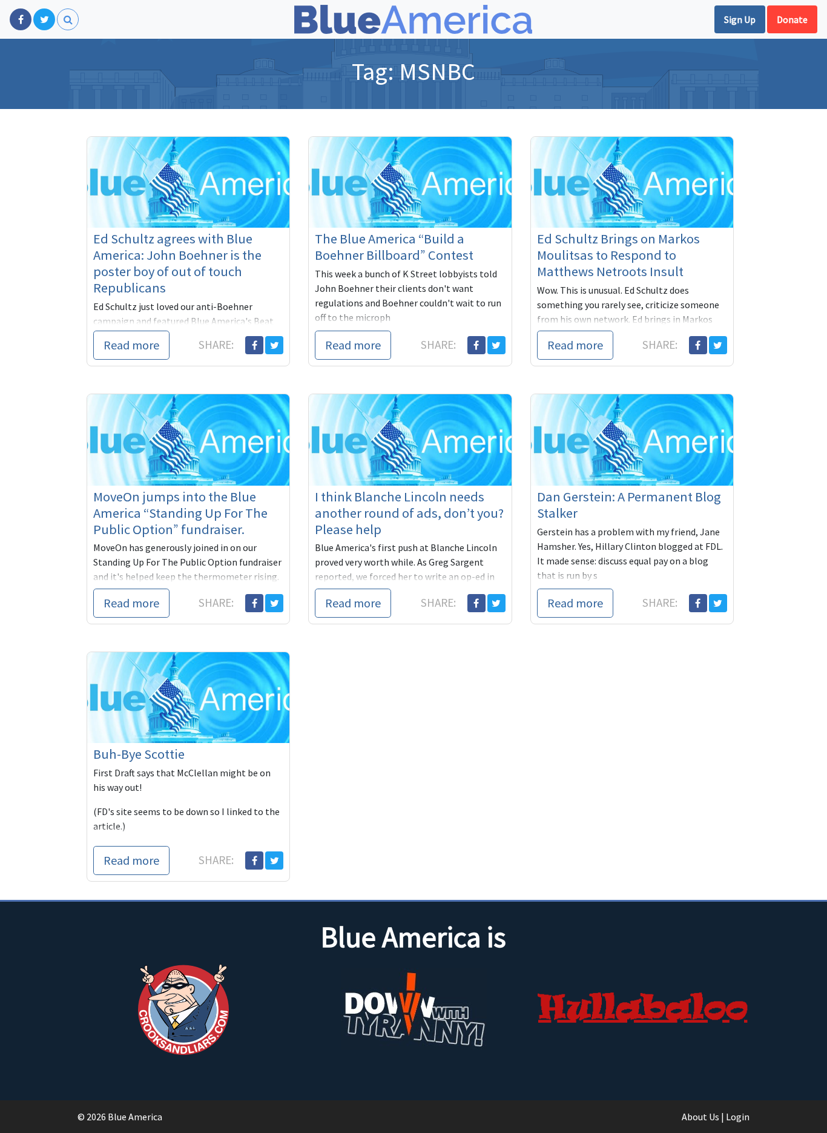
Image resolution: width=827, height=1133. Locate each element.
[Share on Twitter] (274, 345)
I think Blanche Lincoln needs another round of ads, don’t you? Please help (409, 513)
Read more (131, 344)
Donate (792, 19)
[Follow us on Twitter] (44, 19)
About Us (700, 1117)
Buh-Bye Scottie (139, 753)
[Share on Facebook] (254, 345)
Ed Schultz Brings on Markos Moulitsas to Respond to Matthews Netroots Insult (618, 255)
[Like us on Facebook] (20, 19)
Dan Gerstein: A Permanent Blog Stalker (629, 504)
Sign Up (740, 19)
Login (738, 1117)
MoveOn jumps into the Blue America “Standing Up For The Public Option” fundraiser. (180, 513)
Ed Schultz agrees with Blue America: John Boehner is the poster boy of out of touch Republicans (177, 263)
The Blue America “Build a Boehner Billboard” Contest (394, 246)
